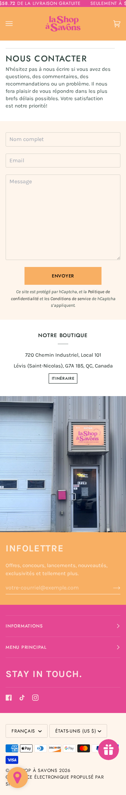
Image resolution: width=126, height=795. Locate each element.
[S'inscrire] (111, 587)
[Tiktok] (22, 697)
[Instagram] (35, 697)
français (24, 731)
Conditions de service (70, 298)
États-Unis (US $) (75, 731)
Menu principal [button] (26, 647)
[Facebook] (9, 697)
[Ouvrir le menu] (16, 24)
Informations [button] (24, 626)
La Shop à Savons (34, 770)
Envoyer (63, 276)
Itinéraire (63, 378)
